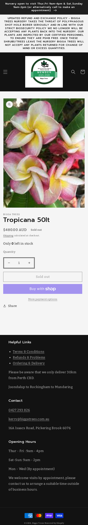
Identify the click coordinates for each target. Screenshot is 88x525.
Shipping (8, 235)
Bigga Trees (38, 523)
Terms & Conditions (28, 352)
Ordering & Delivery (29, 363)
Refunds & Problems (29, 357)
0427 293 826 (19, 410)
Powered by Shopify (54, 523)
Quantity (9, 251)
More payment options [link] (42, 299)
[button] (5, 72)
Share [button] (12, 306)
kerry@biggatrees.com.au (29, 419)
